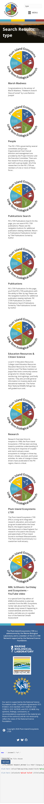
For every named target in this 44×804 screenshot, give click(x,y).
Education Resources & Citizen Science (21, 355)
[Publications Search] (22, 196)
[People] (22, 121)
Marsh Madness (17, 83)
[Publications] (22, 263)
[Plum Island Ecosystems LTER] (22, 489)
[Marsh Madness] (22, 63)
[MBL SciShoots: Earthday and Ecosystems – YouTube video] (22, 567)
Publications (15, 283)
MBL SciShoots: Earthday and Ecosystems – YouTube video (22, 590)
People (12, 141)
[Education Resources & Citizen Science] (22, 333)
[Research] (22, 414)
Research (13, 434)
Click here (5, 769)
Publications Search (19, 216)
